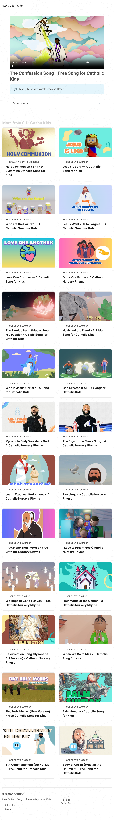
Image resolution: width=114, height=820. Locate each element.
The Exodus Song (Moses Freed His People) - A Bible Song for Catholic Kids (28, 335)
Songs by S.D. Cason (77, 162)
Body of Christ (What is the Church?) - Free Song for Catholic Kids (82, 769)
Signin (7, 809)
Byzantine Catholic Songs (24, 162)
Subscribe (9, 805)
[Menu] (109, 5)
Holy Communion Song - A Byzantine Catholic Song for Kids (25, 171)
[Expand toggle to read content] (99, 103)
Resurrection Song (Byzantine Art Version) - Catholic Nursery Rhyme (28, 658)
